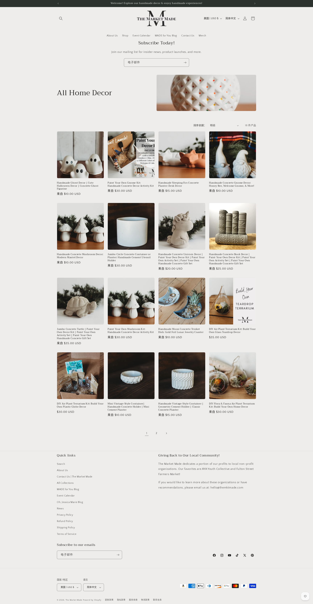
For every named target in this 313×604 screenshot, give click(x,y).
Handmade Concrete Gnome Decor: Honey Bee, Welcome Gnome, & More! (231, 184)
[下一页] (166, 433)
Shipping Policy (66, 527)
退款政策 (109, 600)
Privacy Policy (65, 514)
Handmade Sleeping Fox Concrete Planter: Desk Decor (178, 184)
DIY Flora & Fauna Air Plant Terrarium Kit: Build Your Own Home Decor (232, 405)
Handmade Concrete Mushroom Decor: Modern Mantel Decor (80, 256)
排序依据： (199, 125)
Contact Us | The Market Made (74, 476)
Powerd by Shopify (92, 600)
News (60, 508)
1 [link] (146, 433)
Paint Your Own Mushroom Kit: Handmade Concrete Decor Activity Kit (131, 331)
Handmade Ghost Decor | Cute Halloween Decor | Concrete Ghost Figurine (77, 186)
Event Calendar (66, 495)
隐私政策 (121, 600)
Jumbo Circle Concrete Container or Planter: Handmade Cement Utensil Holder (129, 257)
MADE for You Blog (68, 489)
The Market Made (74, 600)
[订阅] (185, 62)
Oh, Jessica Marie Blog (70, 502)
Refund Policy (65, 521)
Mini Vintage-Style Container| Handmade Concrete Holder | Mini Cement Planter (128, 407)
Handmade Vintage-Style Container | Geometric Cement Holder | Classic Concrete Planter (180, 407)
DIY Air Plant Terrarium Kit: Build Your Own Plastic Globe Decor (80, 405)
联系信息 (157, 600)
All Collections (65, 483)
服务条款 (133, 600)
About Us (62, 470)
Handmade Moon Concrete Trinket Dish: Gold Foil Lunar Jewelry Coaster (180, 331)
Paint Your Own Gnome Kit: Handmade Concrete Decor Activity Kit (131, 184)
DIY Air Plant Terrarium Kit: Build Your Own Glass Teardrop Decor (232, 331)
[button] (61, 18)
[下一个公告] (255, 3)
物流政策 (145, 600)
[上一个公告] (58, 3)
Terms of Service (66, 534)
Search (61, 463)
